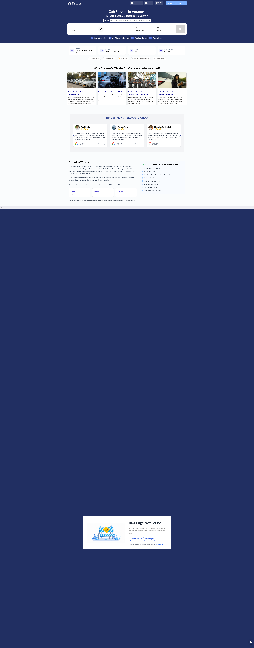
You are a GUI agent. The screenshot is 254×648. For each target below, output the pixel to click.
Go (180, 29)
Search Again (149, 539)
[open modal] (251, 641)
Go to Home (135, 539)
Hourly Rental (145, 20)
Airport (106, 20)
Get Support (159, 544)
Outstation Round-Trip (132, 20)
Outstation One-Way (117, 20)
